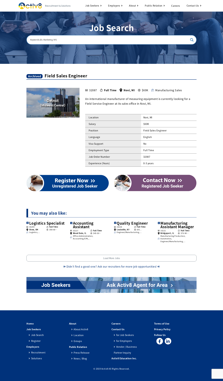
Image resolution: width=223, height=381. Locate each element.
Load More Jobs (111, 258)
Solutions (36, 358)
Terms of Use (161, 323)
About (132, 5)
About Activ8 (81, 329)
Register (36, 340)
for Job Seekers (125, 335)
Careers (175, 5)
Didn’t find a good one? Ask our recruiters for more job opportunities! (111, 266)
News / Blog (80, 358)
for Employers (124, 340)
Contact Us (193, 5)
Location (79, 335)
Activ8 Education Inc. (124, 358)
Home (30, 323)
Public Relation (153, 5)
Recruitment (38, 352)
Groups (78, 341)
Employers (114, 5)
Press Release (82, 352)
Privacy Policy (162, 329)
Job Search (37, 335)
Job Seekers (92, 5)
